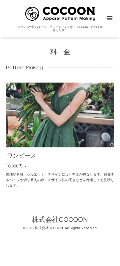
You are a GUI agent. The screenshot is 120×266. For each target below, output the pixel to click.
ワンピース (21, 156)
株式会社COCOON (60, 220)
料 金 (60, 52)
